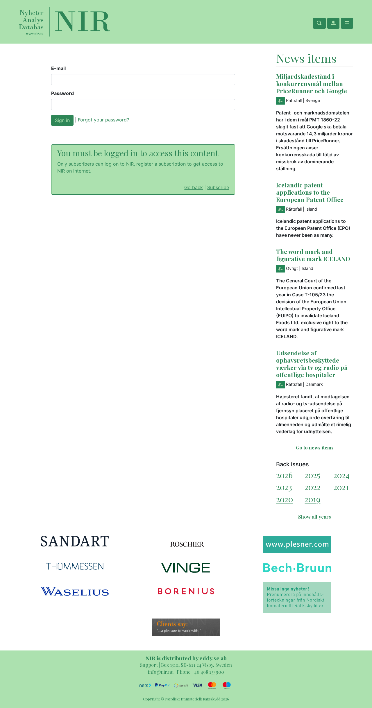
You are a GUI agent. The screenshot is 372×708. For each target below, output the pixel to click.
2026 (284, 474)
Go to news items (315, 447)
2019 (312, 499)
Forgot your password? (103, 120)
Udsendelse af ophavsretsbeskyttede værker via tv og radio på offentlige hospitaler (312, 364)
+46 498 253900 (208, 672)
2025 (312, 474)
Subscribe (218, 187)
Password (62, 93)
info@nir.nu (161, 672)
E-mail (58, 68)
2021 (341, 486)
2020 (284, 499)
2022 (313, 486)
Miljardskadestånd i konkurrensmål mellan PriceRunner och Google (311, 83)
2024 (341, 474)
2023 (284, 486)
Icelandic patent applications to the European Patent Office (310, 192)
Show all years (314, 517)
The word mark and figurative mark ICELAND (313, 255)
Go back (193, 187)
